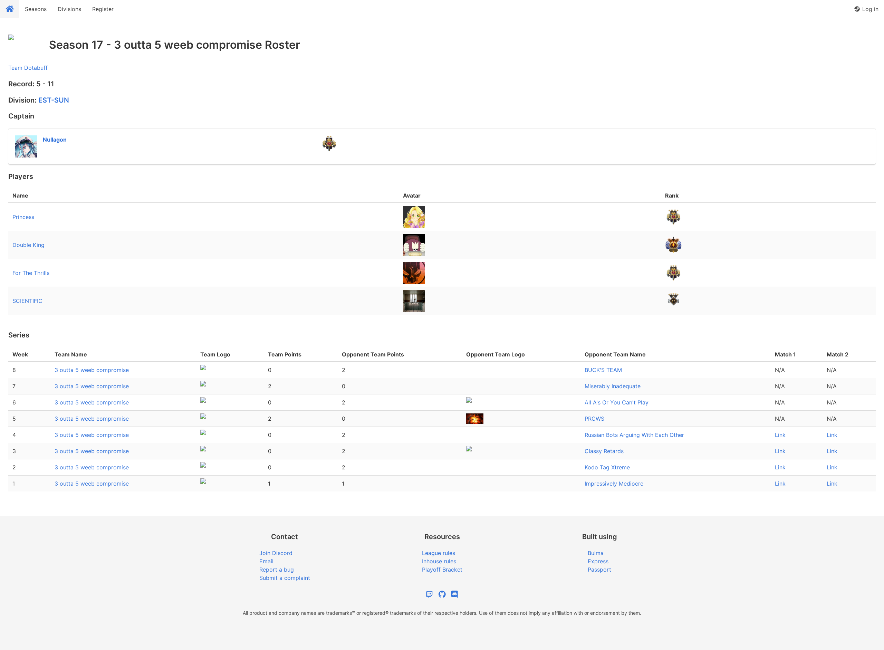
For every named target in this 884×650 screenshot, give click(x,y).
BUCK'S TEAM (603, 369)
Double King (28, 244)
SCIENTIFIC (27, 300)
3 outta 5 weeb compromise (92, 369)
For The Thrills (30, 272)
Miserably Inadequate (613, 386)
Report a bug (276, 569)
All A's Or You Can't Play (616, 402)
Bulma (596, 552)
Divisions (69, 9)
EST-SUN (53, 100)
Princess (23, 216)
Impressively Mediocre (614, 483)
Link (780, 434)
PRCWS (594, 418)
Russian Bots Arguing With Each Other (634, 434)
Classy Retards (604, 451)
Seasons (36, 9)
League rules (438, 552)
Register (103, 9)
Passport (599, 569)
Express (598, 561)
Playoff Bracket (442, 569)
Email (266, 561)
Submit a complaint (284, 577)
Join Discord (275, 552)
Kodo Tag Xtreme (607, 467)
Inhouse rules (439, 561)
